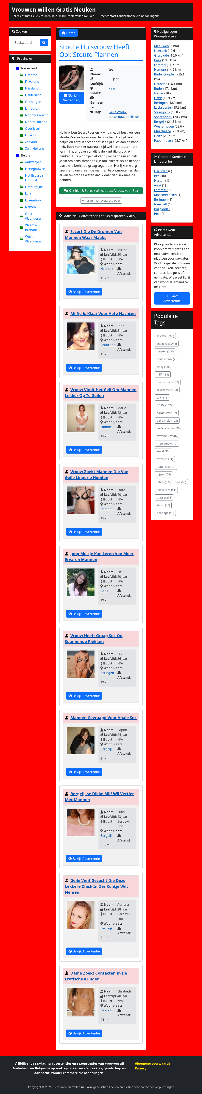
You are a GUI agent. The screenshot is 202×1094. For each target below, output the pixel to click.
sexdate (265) (165, 336)
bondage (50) (165, 513)
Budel (158, 88)
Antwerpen (33, 162)
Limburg (31, 108)
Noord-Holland (36, 122)
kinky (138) (163, 367)
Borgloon (161, 209)
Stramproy (162, 112)
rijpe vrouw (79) (167, 443)
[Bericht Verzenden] (71, 97)
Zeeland (31, 142)
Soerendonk (163, 117)
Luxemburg (33, 200)
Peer (112, 88)
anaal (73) (163, 451)
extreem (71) (165, 459)
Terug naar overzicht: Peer (102, 200)
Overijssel (32, 128)
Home (70, 33)
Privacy (140, 1068)
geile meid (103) (167, 420)
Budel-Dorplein (165, 74)
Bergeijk (106, 749)
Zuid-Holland (34, 148)
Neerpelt (106, 269)
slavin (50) (163, 505)
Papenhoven (163, 140)
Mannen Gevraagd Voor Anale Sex (103, 717)
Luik (28, 193)
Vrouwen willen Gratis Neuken (54, 9)
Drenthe (31, 75)
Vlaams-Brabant (31, 227)
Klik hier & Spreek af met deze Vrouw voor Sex (103, 190)
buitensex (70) (166, 467)
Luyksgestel (163, 107)
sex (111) (162, 397)
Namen (30, 207)
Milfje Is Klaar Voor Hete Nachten (103, 313)
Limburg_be (34, 187)
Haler (158, 136)
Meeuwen (161, 46)
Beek (157, 60)
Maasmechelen (166, 195)
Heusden (160, 84)
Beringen (107, 673)
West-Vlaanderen (33, 238)
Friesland (32, 88)
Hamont (106, 509)
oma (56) (180, 482)
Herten (159, 180)
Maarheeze (162, 131)
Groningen (33, 102)
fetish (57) (163, 482)
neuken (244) (165, 351)
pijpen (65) (164, 474)
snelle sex (133, 117)
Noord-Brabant (36, 115)
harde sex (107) (167, 413)
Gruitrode (107, 345)
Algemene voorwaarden (154, 1063)
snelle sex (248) (167, 344)
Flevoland (32, 81)
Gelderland (33, 95)
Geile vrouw (117, 112)
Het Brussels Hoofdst (34, 177)
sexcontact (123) (167, 390)
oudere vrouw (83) (168, 428)
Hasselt (105, 1010)
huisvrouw (116, 117)
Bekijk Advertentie (86, 292)
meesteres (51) (166, 490)
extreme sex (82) (167, 436)
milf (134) (163, 374)
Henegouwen (35, 169)
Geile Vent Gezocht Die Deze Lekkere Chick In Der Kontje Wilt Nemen (96, 886)
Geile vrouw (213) (168, 359)
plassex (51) (164, 497)
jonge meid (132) (168, 382)
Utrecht (30, 135)
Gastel (159, 93)
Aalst (158, 185)
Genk (104, 591)
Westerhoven (164, 126)
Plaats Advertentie (172, 298)
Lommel (106, 427)
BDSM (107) (164, 405)
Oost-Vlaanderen (33, 216)
